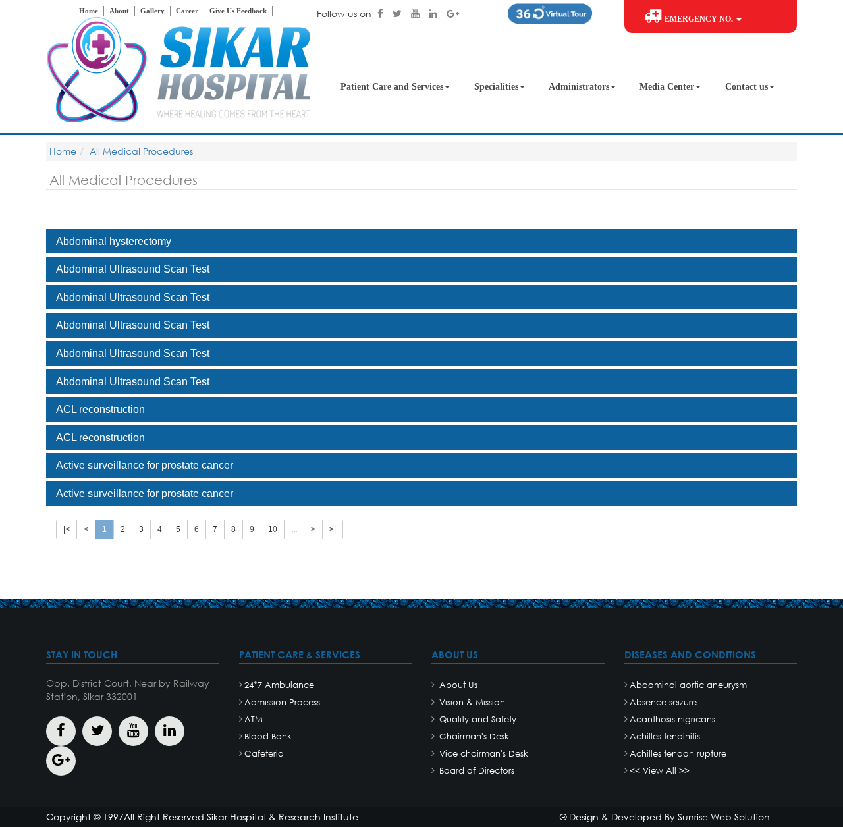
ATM (253, 719)
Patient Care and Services (391, 87)
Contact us (746, 87)
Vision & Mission (471, 702)
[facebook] (381, 13)
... (294, 529)
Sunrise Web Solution (724, 817)
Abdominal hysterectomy (113, 241)
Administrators (579, 87)
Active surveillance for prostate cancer (144, 465)
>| (332, 529)
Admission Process (282, 702)
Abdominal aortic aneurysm (688, 685)
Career (187, 10)
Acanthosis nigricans (672, 719)
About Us (457, 685)
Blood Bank (268, 736)
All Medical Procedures (141, 151)
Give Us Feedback (238, 10)
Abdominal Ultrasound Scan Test (132, 269)
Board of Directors (475, 770)
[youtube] (416, 13)
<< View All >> (660, 770)
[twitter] (398, 13)
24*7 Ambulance (279, 685)
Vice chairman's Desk (482, 753)
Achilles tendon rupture (678, 753)
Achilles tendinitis (665, 736)
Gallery (152, 10)
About (119, 10)
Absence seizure (663, 702)
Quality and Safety (476, 719)
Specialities (496, 87)
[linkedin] (434, 13)
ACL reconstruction (100, 409)
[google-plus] (453, 13)
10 (272, 529)
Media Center (666, 87)
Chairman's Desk (473, 736)
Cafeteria (264, 753)
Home (88, 10)
